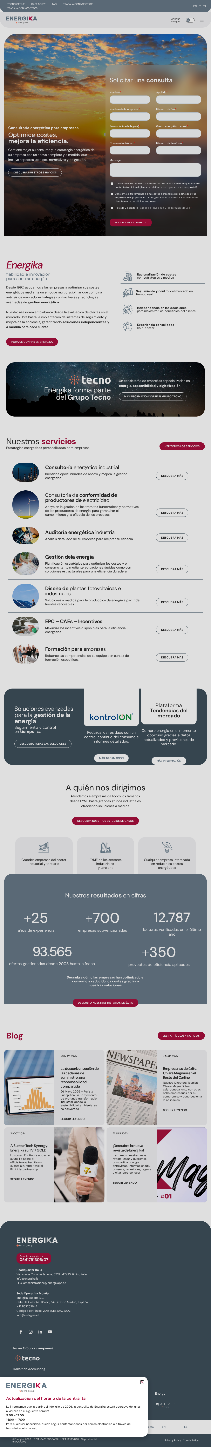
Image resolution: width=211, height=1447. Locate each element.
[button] (142, 1382)
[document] (105, 723)
